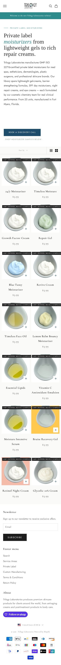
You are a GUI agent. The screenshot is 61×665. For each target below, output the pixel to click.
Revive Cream (45, 284)
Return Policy (9, 583)
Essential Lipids (15, 387)
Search (6, 555)
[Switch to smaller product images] (56, 150)
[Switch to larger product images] (51, 150)
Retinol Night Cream (16, 490)
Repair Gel (45, 238)
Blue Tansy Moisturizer (15, 287)
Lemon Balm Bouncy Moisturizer (45, 339)
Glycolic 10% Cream (45, 490)
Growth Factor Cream (15, 238)
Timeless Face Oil (16, 336)
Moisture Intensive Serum (15, 441)
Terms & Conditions (13, 577)
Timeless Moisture (45, 191)
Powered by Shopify (42, 632)
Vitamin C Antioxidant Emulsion (45, 390)
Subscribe (15, 537)
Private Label (9, 566)
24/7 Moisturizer (15, 191)
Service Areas (10, 561)
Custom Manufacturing (14, 572)
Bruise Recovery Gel (45, 439)
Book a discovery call (22, 132)
